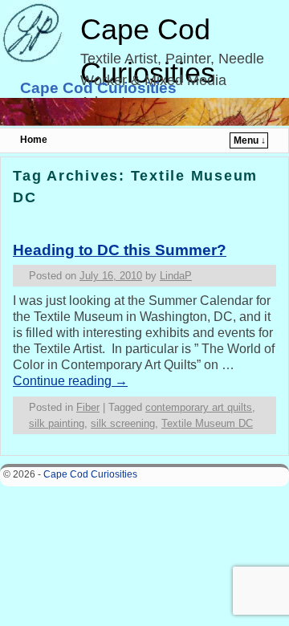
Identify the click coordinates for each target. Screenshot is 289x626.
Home (33, 139)
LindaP (176, 276)
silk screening (123, 423)
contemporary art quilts (198, 407)
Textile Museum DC (207, 423)
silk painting (56, 423)
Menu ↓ (250, 140)
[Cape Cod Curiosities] (144, 112)
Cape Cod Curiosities (98, 87)
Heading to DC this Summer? (119, 250)
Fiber (88, 407)
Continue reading (70, 381)
